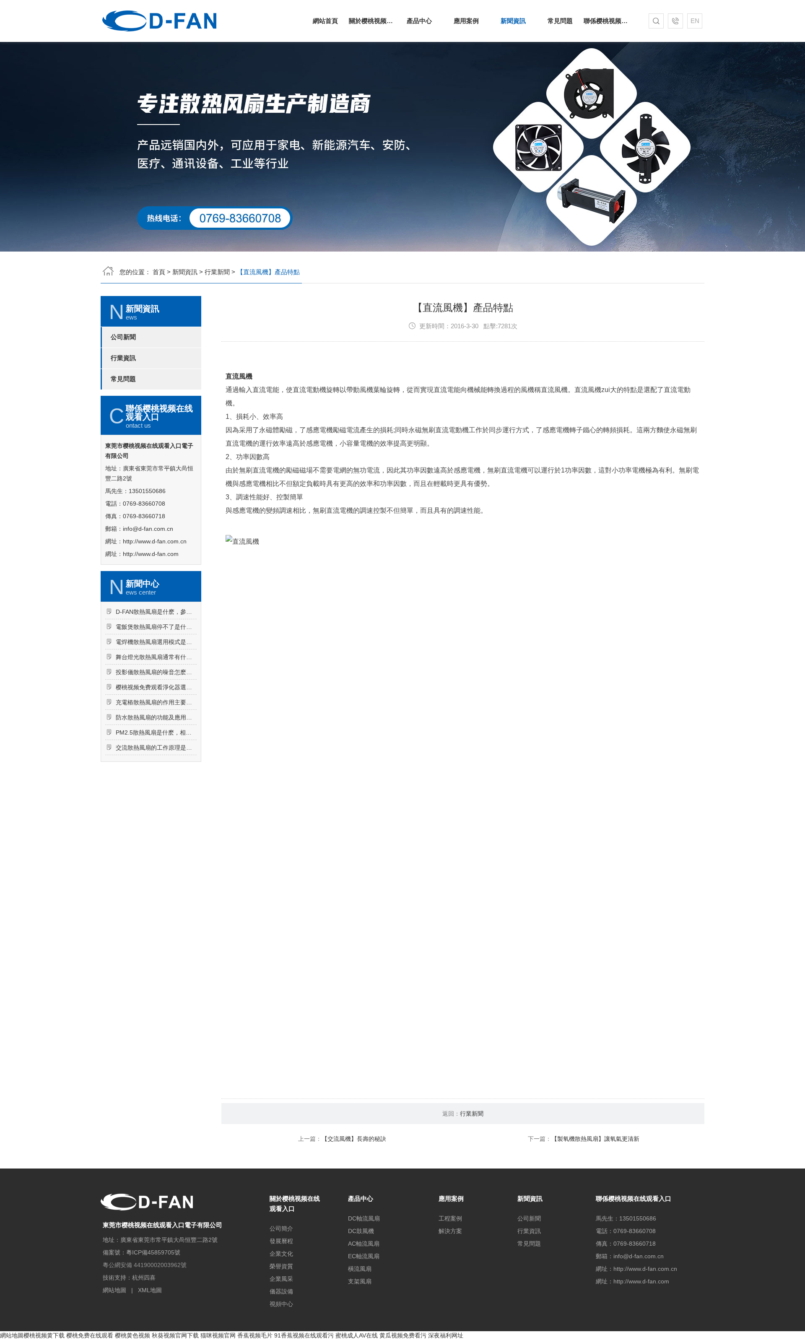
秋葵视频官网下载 (175, 1335)
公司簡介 (281, 1228)
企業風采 (281, 1278)
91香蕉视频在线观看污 (304, 1335)
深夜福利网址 (445, 1335)
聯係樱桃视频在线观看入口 (607, 20)
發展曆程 (281, 1241)
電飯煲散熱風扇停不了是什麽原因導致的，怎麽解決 (156, 626)
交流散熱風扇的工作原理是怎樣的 (156, 747)
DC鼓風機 (361, 1231)
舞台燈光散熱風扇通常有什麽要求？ (156, 657)
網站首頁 (325, 20)
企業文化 (281, 1253)
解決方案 (450, 1231)
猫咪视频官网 (218, 1335)
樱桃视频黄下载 (44, 1335)
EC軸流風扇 (363, 1256)
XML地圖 (150, 1290)
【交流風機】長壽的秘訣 (354, 1138)
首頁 (159, 271)
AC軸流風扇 (363, 1243)
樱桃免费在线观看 (89, 1335)
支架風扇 (359, 1281)
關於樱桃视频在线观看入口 (372, 20)
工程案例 (450, 1218)
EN (695, 20)
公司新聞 (123, 337)
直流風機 (239, 376)
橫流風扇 (359, 1268)
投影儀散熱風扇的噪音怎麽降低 (156, 672)
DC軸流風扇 (364, 1218)
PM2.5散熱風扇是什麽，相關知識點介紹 (156, 732)
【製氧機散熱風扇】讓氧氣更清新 (595, 1138)
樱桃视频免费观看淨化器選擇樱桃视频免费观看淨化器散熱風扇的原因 (156, 687)
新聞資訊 (513, 20)
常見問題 (560, 20)
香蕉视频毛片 (255, 1335)
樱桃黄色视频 (132, 1335)
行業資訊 (123, 358)
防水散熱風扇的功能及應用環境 (156, 717)
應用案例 (466, 20)
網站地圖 (114, 1290)
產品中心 (419, 20)
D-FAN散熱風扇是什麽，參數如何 (156, 611)
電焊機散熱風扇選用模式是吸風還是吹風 (156, 642)
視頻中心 (281, 1304)
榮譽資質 (281, 1266)
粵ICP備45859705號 (153, 1252)
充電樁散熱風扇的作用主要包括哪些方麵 (156, 702)
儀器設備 (281, 1291)
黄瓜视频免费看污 (402, 1335)
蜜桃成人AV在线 (356, 1335)
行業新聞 (217, 271)
